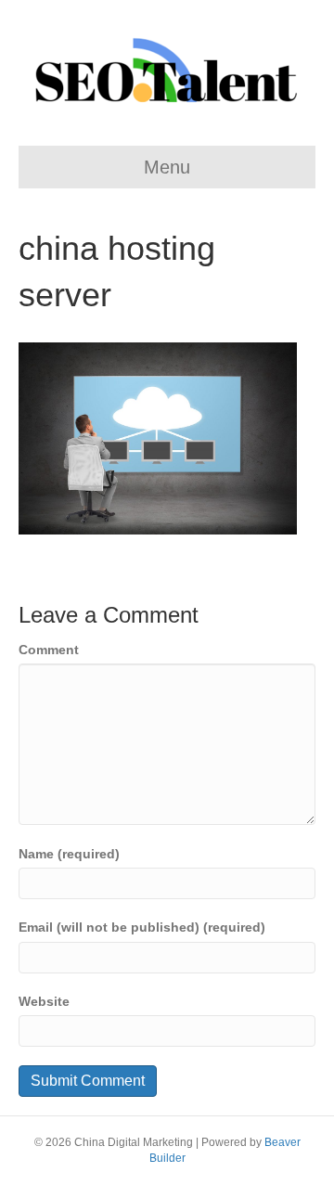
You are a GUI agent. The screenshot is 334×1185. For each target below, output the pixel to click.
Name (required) (69, 853)
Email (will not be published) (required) (142, 927)
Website (44, 1001)
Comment (49, 649)
